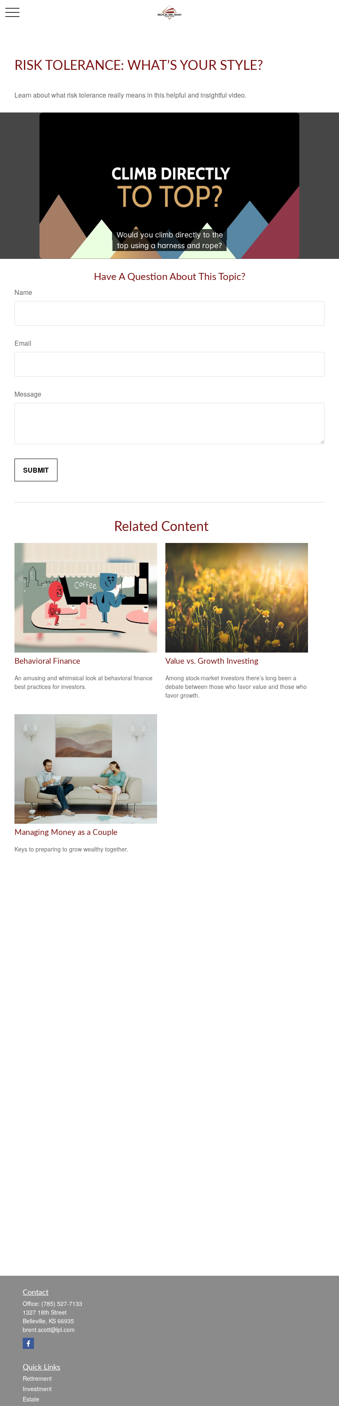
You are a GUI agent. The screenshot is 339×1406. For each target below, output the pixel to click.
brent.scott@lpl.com (49, 1329)
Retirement (37, 1378)
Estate (31, 1399)
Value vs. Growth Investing (211, 661)
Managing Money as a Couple (65, 833)
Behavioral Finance (47, 661)
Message (27, 394)
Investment (37, 1388)
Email (22, 343)
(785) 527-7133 (61, 1303)
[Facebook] (28, 1343)
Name (23, 292)
